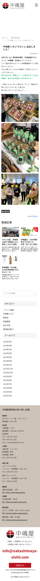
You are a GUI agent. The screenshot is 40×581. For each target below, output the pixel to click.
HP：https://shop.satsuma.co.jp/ (14, 520)
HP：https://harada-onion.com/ (14, 502)
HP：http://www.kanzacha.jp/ (13, 492)
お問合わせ (20, 565)
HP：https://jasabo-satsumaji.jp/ (15, 513)
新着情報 (6, 211)
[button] (35, 294)
